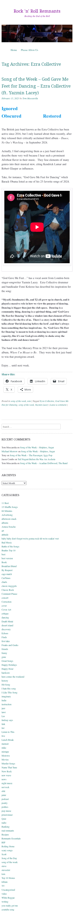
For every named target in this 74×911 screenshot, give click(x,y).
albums (5, 522)
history (5, 680)
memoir (5, 743)
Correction (6, 601)
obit (3, 791)
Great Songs (7, 660)
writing (5, 901)
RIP (3, 842)
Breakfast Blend (9, 566)
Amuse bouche (9, 526)
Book (4, 562)
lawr (4, 712)
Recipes (5, 834)
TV (3, 885)
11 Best (5, 503)
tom (29, 401)
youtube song (8, 909)
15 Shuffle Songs (10, 506)
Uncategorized (8, 889)
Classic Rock (8, 589)
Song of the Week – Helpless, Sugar (37, 447)
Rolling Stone (8, 846)
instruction (6, 704)
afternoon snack (9, 518)
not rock (5, 787)
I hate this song (9, 688)
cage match (7, 574)
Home (14, 50)
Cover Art (6, 609)
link (3, 724)
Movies (5, 759)
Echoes (5, 633)
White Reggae (8, 897)
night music (7, 783)
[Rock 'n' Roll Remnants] (37, 33)
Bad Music (7, 542)
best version (7, 558)
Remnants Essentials (11, 838)
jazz (3, 708)
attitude (5, 534)
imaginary (6, 696)
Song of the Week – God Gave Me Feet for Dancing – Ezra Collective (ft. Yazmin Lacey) (36, 86)
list (3, 727)
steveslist (6, 870)
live (3, 735)
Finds (4, 637)
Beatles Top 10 (8, 550)
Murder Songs (8, 763)
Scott (4, 854)
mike (4, 747)
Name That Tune (9, 767)
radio (4, 822)
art (3, 530)
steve (4, 866)
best (3, 554)
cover (4, 605)
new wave (6, 775)
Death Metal (7, 621)
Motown (6, 755)
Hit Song (6, 684)
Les (3, 716)
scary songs (7, 850)
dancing (5, 617)
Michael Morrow (10, 451)
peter (4, 795)
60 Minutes (7, 510)
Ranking (5, 826)
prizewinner (7, 814)
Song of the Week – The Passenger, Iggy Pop (31, 455)
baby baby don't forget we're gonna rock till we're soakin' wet (30, 538)
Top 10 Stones (8, 877)
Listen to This (8, 731)
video (4, 893)
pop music (6, 810)
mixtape (5, 751)
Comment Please (9, 593)
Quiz (4, 818)
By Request (7, 570)
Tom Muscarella (30, 98)
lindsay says (7, 720)
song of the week (18, 401)
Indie (4, 700)
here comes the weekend (13, 676)
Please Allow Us (29, 50)
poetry (4, 802)
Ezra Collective (47, 401)
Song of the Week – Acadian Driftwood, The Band (43, 463)
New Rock (7, 771)
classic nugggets (9, 585)
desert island (7, 625)
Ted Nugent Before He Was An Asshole (36, 459)
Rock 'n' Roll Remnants (37, 11)
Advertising (7, 514)
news (4, 779)
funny (4, 652)
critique (5, 613)
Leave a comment (58, 404)
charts (4, 581)
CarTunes (6, 578)
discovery (6, 629)
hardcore (6, 672)
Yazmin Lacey (41, 404)
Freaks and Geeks (10, 645)
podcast (5, 799)
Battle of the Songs (10, 546)
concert (5, 597)
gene (4, 656)
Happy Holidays (9, 664)
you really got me (10, 905)
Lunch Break (8, 739)
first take (6, 641)
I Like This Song (9, 692)
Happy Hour (7, 668)
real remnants (8, 830)
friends (5, 649)
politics (5, 806)
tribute (4, 881)
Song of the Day (9, 858)
